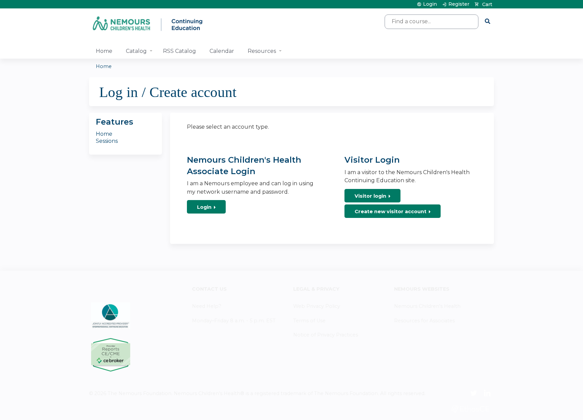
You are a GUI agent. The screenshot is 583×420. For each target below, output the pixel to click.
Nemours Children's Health (427, 306)
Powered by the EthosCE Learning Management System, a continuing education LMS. (470, 409)
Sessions (107, 141)
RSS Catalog (179, 51)
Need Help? (206, 306)
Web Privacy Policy (316, 306)
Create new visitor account (390, 211)
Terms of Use (309, 321)
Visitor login (370, 196)
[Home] (148, 23)
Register (458, 4)
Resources (262, 51)
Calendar (222, 51)
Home (104, 51)
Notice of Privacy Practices (325, 335)
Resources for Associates (424, 321)
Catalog (136, 51)
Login (430, 4)
